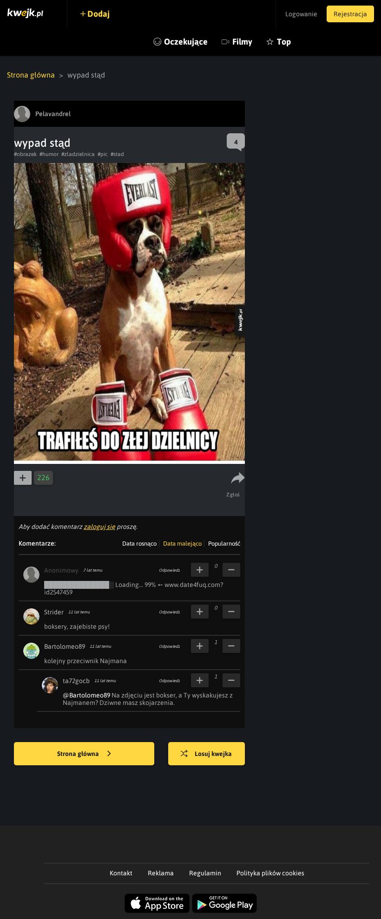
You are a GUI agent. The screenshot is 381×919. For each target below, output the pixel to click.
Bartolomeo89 (64, 646)
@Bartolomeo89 (86, 695)
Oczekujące (186, 41)
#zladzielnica (78, 154)
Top (284, 41)
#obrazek (25, 154)
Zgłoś (233, 494)
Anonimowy (61, 570)
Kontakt (121, 873)
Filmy (242, 41)
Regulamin (205, 873)
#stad (117, 154)
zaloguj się (99, 526)
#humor (49, 154)
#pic (103, 154)
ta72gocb (76, 680)
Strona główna (31, 75)
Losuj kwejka (213, 753)
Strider (54, 612)
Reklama (161, 873)
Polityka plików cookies (270, 873)
